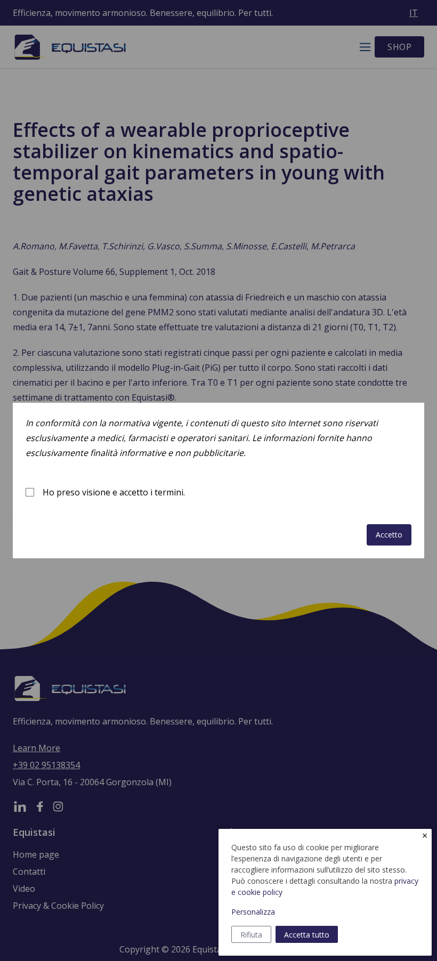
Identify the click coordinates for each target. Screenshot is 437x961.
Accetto (389, 535)
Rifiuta (251, 935)
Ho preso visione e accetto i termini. (114, 492)
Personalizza (253, 912)
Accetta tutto (306, 935)
